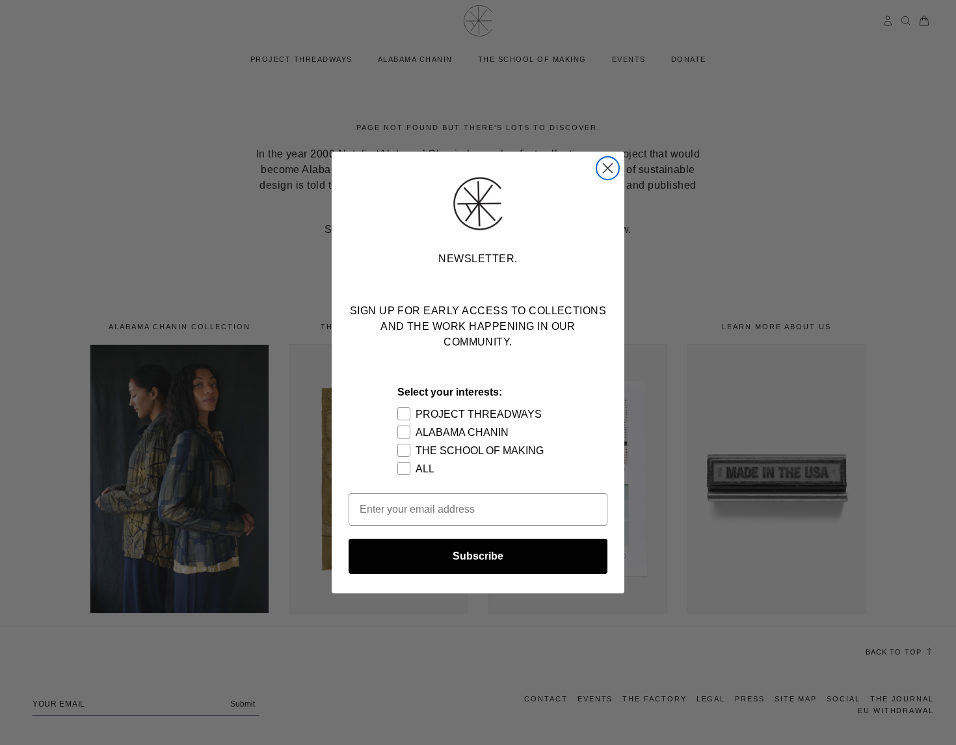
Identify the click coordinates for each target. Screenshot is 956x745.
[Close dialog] (607, 168)
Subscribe (478, 556)
